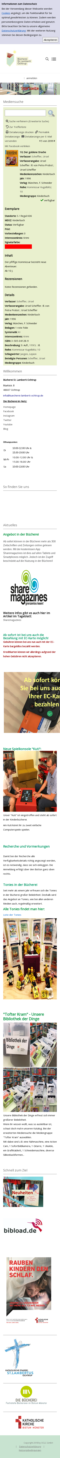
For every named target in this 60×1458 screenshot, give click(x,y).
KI (19, 332)
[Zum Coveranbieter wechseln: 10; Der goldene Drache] (11, 158)
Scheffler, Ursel (40, 156)
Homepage (9, 406)
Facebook (8, 411)
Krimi (26, 336)
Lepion (32, 354)
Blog (5, 428)
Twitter (7, 420)
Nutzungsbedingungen (30, 1450)
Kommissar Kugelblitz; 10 (26, 349)
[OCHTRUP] (18, 58)
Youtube (7, 424)
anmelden (31, 78)
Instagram (9, 415)
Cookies (6, 13)
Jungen (24, 354)
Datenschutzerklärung (14, 30)
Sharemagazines (12, 619)
